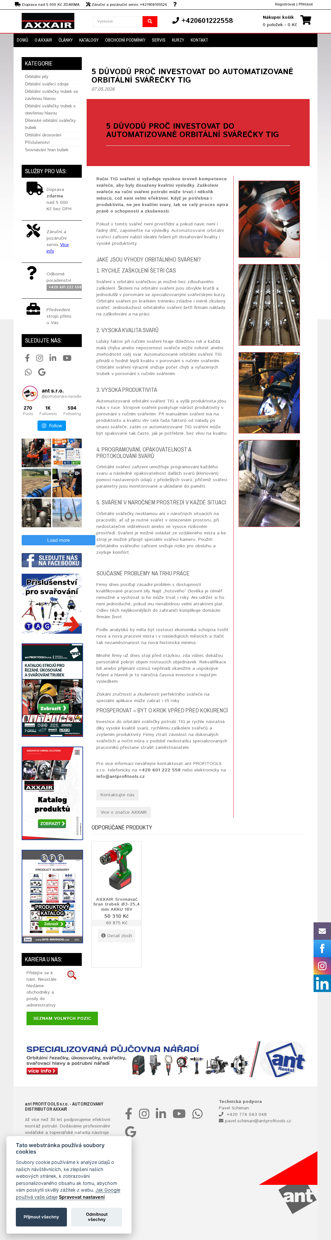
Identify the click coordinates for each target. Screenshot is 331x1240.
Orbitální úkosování (43, 135)
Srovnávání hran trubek (47, 149)
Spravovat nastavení (82, 1197)
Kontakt (199, 40)
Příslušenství (37, 142)
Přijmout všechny (41, 1216)
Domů (22, 40)
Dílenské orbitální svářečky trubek (50, 124)
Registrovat (285, 4)
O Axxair (43, 40)
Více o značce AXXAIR (124, 812)
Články (66, 40)
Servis (159, 40)
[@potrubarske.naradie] (30, 393)
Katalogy (89, 40)
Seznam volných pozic (62, 1018)
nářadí (81, 1132)
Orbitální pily (36, 76)
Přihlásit (306, 4)
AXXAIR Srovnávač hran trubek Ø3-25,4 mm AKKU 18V (116, 904)
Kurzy (178, 40)
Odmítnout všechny (97, 1217)
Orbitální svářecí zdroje (47, 84)
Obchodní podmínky (125, 40)
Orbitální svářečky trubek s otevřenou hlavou (50, 109)
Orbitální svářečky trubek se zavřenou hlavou (51, 95)
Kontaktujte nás (117, 795)
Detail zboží (119, 936)
